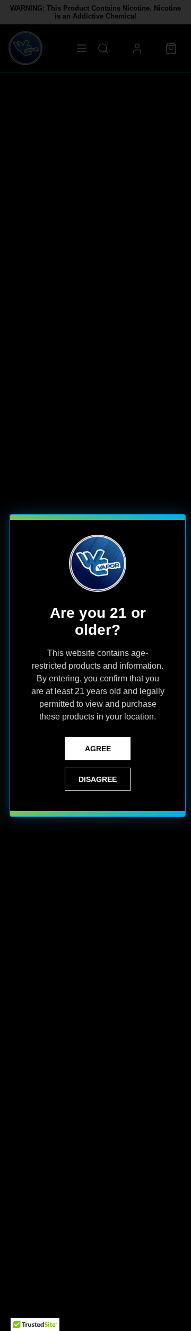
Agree (98, 748)
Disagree (98, 779)
